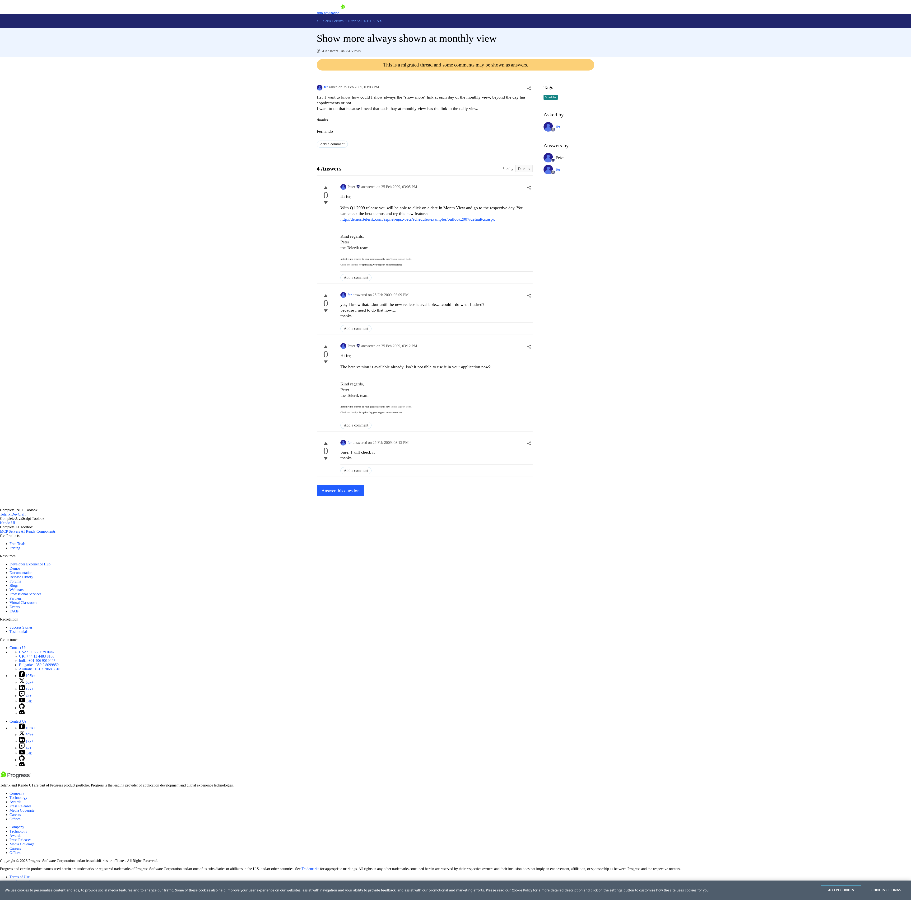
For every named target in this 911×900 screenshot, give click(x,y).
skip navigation (328, 13)
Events (14, 607)
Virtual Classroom (23, 603)
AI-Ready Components (38, 531)
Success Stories (21, 627)
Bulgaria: (39, 665)
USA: (37, 652)
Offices (14, 819)
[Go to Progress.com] (15, 777)
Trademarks (310, 869)
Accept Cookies (841, 890)
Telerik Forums (332, 21)
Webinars (16, 590)
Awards (15, 802)
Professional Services (25, 594)
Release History (21, 577)
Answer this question (340, 490)
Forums (15, 581)
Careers (15, 815)
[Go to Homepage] (342, 13)
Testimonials (18, 632)
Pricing (14, 548)
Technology (18, 798)
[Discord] (22, 713)
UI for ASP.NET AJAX (364, 21)
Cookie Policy (522, 890)
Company (16, 793)
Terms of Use (19, 877)
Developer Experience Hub (30, 564)
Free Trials (17, 544)
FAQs (14, 611)
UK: (36, 656)
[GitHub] (22, 708)
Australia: (39, 669)
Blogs (13, 585)
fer (326, 87)
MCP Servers (10, 531)
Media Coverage (21, 810)
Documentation (21, 573)
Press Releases (20, 806)
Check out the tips (349, 264)
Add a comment (332, 144)
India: (37, 660)
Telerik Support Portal (401, 259)
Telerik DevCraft (12, 514)
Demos (14, 568)
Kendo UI (7, 523)
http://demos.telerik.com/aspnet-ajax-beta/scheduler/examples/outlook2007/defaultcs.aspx (417, 219)
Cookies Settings (886, 890)
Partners (15, 598)
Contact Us (17, 648)
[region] (455, 890)
